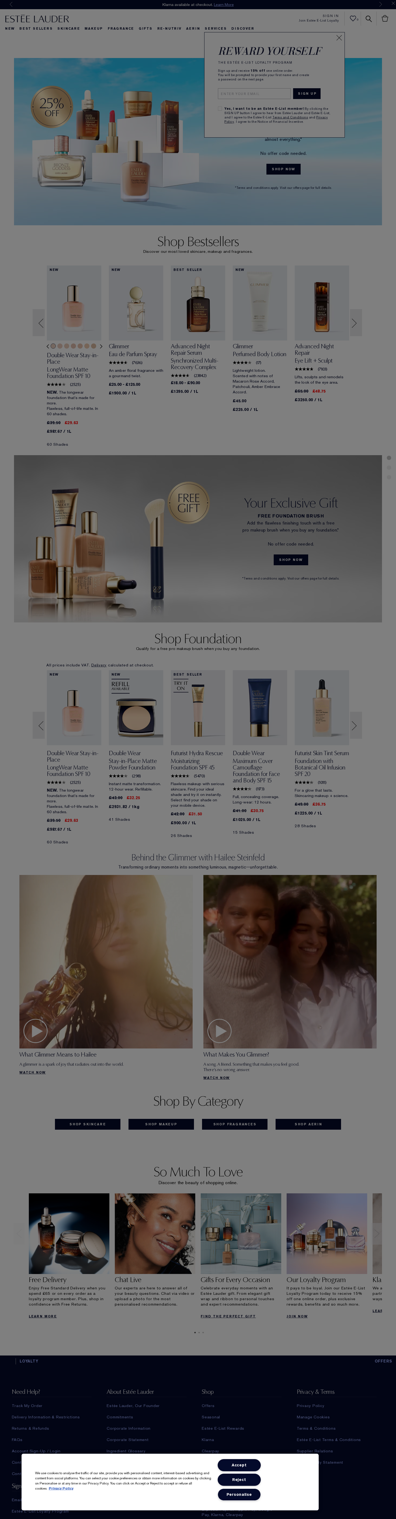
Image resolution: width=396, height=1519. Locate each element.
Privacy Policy (61, 1488)
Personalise (239, 1494)
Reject (239, 1479)
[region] (170, 1482)
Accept (239, 1465)
